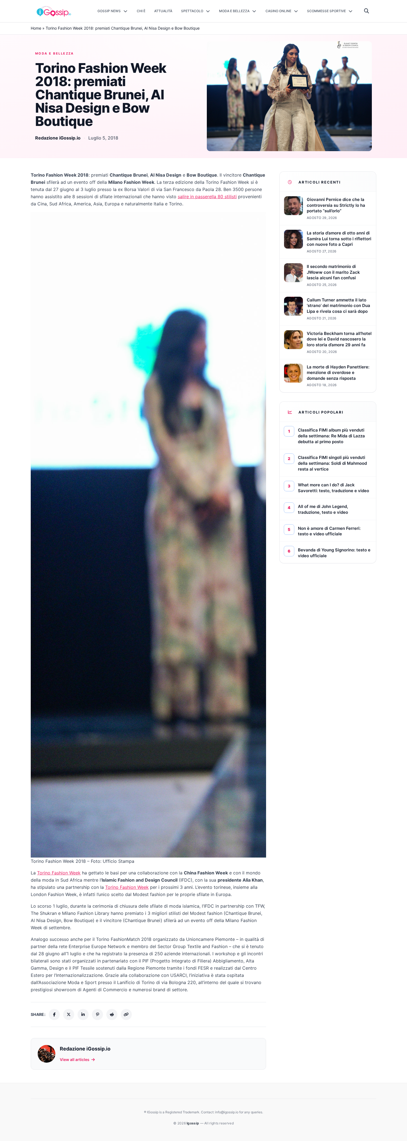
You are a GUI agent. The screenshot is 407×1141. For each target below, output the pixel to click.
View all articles (74, 1059)
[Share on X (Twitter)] (68, 1014)
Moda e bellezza (54, 53)
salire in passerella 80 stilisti (207, 196)
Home (36, 28)
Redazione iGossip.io (58, 138)
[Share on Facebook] (54, 1014)
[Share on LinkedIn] (83, 1014)
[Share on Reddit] (111, 1014)
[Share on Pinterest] (97, 1014)
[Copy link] (126, 1014)
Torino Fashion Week (59, 873)
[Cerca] (366, 11)
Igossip (193, 1123)
